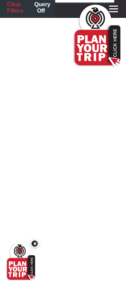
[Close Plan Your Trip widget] (34, 243)
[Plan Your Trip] (20, 262)
